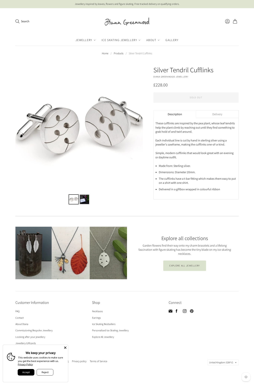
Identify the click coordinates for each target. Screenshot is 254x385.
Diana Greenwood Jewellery (170, 76)
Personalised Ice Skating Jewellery (110, 330)
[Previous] (20, 129)
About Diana (21, 324)
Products (118, 53)
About (151, 40)
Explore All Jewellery (103, 337)
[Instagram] (185, 312)
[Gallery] (79, 136)
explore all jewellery (184, 265)
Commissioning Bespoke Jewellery (34, 330)
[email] (170, 312)
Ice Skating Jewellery (119, 40)
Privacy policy (79, 361)
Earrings (96, 317)
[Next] (137, 129)
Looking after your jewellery (30, 337)
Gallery (171, 40)
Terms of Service (98, 361)
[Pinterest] (192, 312)
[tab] (174, 114)
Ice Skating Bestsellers (103, 324)
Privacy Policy (25, 364)
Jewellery (83, 40)
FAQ (17, 311)
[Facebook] (176, 312)
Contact (19, 317)
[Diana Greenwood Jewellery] (127, 21)
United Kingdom (221, 362)
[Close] (65, 348)
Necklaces (97, 311)
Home (105, 53)
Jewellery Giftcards (25, 343)
